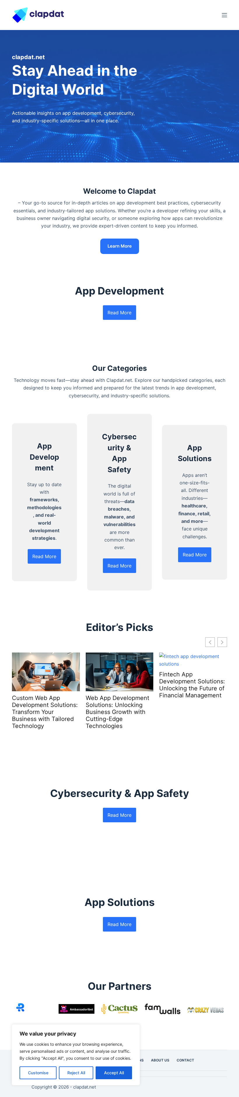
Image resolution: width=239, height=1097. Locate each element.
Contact (185, 1060)
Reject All (76, 1072)
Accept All (114, 1072)
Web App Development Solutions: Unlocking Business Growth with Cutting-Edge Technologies (117, 711)
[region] (76, 1054)
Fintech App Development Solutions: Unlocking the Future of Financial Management (192, 685)
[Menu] (224, 15)
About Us (160, 1060)
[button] (222, 642)
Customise (38, 1072)
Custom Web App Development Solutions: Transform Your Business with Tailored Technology (45, 711)
